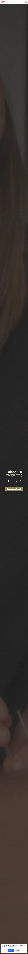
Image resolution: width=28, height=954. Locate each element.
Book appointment (14, 489)
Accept (11, 950)
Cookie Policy (22, 948)
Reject (17, 950)
